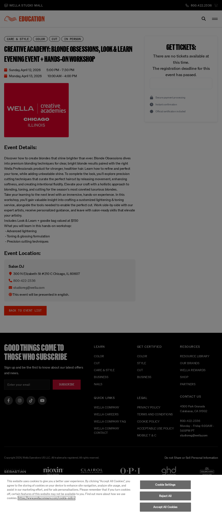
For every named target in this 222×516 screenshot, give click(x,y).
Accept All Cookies (165, 507)
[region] (111, 495)
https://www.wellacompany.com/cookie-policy (46, 498)
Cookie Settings (165, 484)
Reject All (165, 496)
